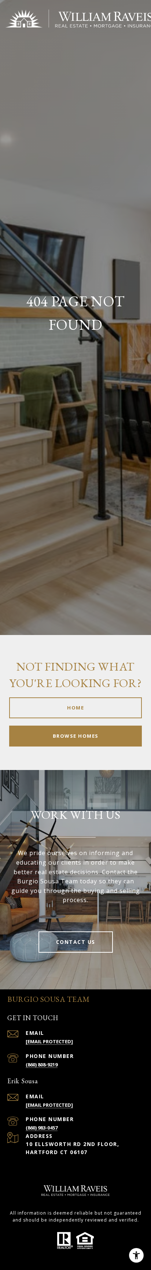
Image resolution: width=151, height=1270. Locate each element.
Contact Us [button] (75, 941)
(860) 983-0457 (42, 1127)
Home (75, 707)
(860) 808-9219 (42, 1064)
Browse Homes (76, 736)
